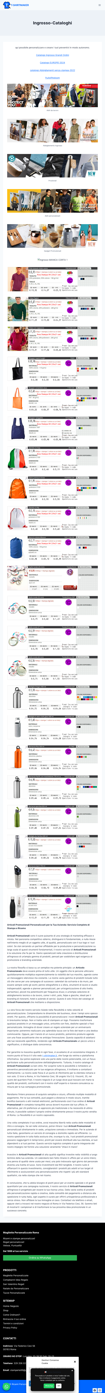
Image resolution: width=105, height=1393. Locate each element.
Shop (5, 1310)
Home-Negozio (11, 1306)
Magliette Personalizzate (15, 1275)
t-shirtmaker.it (49, 1055)
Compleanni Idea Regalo (15, 1280)
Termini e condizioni (13, 1323)
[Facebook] (95, 1390)
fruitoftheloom (52, 78)
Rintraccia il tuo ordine (14, 1319)
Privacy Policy (10, 1327)
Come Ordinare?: (11, 1315)
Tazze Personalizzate (14, 1293)
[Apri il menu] (99, 5)
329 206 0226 (21, 1363)
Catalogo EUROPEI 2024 (52, 62)
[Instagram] (100, 1390)
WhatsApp (49, 1386)
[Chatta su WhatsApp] (6, 1386)
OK (58, 1386)
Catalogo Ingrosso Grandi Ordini (52, 55)
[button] (75, 1361)
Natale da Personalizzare (16, 1288)
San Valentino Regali (13, 1284)
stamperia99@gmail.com (23, 1370)
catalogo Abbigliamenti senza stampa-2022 (52, 70)
